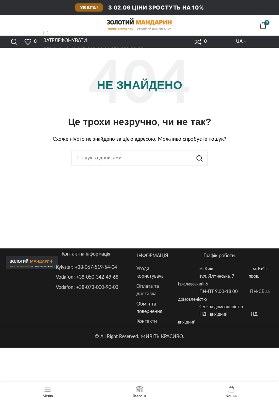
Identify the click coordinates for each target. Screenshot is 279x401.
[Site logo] (139, 24)
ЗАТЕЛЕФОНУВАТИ (65, 40)
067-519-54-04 (93, 50)
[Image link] (32, 262)
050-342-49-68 (60, 50)
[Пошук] (14, 42)
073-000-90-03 (127, 50)
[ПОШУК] (200, 158)
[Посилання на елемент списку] (92, 267)
